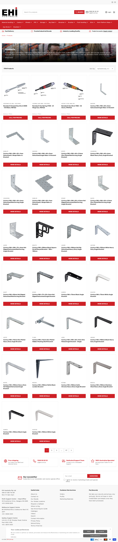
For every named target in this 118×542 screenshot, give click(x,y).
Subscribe (94, 476)
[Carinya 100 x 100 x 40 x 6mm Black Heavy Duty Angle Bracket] (102, 136)
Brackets (16, 27)
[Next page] (71, 450)
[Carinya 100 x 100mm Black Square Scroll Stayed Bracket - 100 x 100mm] (44, 230)
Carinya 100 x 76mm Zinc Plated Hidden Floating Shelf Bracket (43, 340)
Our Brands (34, 499)
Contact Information (37, 518)
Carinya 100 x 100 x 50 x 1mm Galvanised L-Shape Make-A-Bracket (42, 202)
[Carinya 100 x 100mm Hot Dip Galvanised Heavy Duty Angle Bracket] (73, 230)
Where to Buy (35, 506)
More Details (103, 117)
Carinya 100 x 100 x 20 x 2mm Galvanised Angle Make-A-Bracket (102, 107)
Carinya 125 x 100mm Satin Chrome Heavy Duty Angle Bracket (73, 386)
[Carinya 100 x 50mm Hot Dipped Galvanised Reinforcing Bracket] (15, 277)
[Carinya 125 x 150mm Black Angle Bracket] (15, 415)
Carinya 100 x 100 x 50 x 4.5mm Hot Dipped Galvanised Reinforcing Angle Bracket (73, 202)
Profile (62, 496)
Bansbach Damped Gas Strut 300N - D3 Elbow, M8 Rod (15, 107)
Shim (91, 22)
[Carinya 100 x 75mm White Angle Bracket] (102, 277)
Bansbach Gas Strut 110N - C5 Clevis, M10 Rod (71, 107)
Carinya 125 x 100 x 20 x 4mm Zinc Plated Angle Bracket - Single (73, 340)
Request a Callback (37, 504)
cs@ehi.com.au (93, 13)
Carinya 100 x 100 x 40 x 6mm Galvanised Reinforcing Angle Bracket (13, 202)
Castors (19, 22)
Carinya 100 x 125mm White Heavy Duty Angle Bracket (102, 248)
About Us (34, 494)
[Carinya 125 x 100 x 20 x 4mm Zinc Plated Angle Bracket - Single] (73, 323)
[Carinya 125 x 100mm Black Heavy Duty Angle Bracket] (102, 323)
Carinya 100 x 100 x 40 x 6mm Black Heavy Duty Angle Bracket (101, 154)
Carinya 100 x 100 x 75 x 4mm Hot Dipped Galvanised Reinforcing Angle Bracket (14, 249)
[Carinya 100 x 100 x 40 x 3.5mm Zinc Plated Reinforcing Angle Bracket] (73, 136)
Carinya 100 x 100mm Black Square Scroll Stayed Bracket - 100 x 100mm (44, 249)
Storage (42, 22)
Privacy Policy (35, 521)
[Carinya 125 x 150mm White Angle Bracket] (44, 415)
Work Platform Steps (103, 22)
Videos (33, 513)
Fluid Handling (81, 22)
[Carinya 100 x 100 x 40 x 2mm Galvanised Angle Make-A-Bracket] (44, 136)
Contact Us (34, 496)
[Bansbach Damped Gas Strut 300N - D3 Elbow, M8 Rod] (15, 89)
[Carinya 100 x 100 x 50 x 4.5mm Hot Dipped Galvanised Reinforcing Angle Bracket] (73, 183)
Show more (9, 57)
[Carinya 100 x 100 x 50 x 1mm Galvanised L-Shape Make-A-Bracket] (44, 183)
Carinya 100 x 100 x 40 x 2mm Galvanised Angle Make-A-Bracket (44, 154)
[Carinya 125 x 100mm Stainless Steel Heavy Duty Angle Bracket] (102, 368)
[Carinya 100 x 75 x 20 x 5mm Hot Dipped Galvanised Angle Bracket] (44, 277)
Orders (62, 494)
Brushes (70, 22)
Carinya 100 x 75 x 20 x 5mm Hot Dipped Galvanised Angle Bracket (43, 295)
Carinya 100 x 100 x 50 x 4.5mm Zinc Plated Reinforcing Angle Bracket (101, 202)
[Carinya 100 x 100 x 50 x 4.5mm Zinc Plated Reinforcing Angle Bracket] (102, 183)
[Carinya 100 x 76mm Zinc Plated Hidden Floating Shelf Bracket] (44, 323)
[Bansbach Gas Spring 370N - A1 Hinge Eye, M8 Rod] (44, 89)
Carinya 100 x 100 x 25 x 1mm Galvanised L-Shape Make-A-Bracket (13, 155)
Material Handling (7, 22)
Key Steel (52, 22)
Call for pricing (15, 117)
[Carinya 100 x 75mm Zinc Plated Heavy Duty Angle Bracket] (15, 323)
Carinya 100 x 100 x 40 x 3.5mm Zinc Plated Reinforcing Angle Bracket (72, 155)
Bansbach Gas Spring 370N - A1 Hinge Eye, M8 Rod (43, 107)
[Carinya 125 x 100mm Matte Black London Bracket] (44, 368)
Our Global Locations (38, 501)
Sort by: (92, 68)
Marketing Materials (66, 499)
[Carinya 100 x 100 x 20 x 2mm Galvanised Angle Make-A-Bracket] (102, 89)
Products (9, 35)
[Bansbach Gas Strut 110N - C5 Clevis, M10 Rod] (73, 89)
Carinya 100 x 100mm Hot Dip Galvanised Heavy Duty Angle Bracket (71, 249)
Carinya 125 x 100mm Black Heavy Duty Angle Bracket (102, 340)
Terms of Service (36, 526)
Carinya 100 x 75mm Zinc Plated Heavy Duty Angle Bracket (14, 340)
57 (66, 450)
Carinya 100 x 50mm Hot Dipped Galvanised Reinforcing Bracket (14, 295)
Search (33, 516)
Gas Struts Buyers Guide (39, 509)
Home (3, 35)
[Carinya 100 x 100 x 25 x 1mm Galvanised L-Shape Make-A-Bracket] (15, 136)
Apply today (108, 31)
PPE (35, 22)
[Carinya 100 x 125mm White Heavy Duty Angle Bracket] (102, 230)
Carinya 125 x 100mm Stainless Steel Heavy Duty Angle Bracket (101, 386)
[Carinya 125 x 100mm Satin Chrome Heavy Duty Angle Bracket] (73, 368)
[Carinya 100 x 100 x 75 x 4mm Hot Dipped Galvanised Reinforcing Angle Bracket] (15, 230)
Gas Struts (6, 27)
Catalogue (34, 511)
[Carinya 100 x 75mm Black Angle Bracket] (73, 277)
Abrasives (61, 22)
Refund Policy (35, 523)
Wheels (27, 22)
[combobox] (54, 12)
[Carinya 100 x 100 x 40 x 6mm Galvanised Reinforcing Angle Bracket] (15, 183)
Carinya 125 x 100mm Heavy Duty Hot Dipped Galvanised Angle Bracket (14, 386)
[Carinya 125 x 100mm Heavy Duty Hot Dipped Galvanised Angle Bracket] (15, 368)
